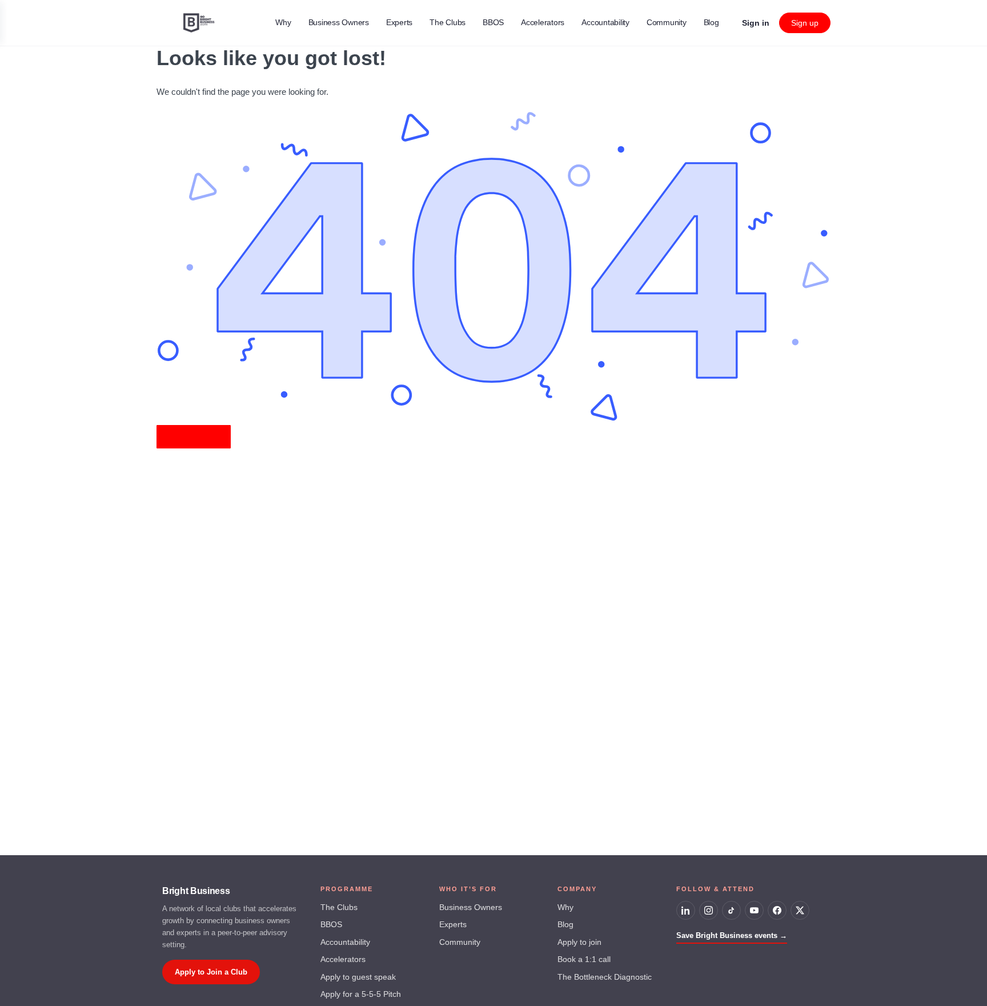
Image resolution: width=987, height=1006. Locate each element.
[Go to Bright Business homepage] (199, 21)
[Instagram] (708, 910)
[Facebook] (777, 910)
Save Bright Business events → (731, 935)
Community (459, 942)
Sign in (755, 22)
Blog (565, 924)
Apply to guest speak (358, 977)
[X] (800, 910)
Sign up (805, 22)
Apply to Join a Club (211, 972)
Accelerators (343, 959)
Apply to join (579, 942)
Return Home (193, 437)
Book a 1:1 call (584, 959)
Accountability (345, 942)
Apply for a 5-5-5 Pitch (360, 994)
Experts (453, 924)
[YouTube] (754, 910)
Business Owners (470, 907)
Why (565, 907)
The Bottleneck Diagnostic (604, 977)
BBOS (331, 924)
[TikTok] (731, 910)
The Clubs (339, 907)
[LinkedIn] (685, 910)
